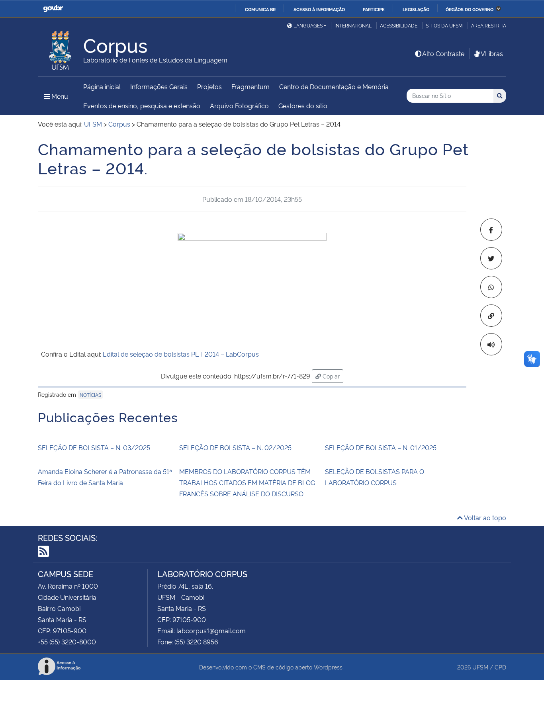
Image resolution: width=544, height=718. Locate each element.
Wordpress (328, 667)
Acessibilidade (398, 25)
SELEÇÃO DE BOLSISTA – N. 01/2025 (380, 447)
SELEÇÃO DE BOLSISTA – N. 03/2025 (94, 447)
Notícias (90, 394)
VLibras (492, 53)
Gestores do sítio (302, 105)
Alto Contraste (443, 53)
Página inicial (102, 86)
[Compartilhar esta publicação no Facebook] (491, 230)
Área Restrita (488, 25)
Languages (308, 25)
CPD (500, 667)
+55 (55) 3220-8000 (67, 641)
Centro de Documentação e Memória (334, 86)
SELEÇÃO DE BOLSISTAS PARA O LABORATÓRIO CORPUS (374, 477)
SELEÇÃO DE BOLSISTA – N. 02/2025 (235, 447)
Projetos (209, 86)
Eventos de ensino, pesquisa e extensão (141, 105)
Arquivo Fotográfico (239, 105)
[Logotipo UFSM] (60, 48)
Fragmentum (250, 86)
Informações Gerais (159, 86)
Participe (374, 9)
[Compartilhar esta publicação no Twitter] (491, 258)
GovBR (53, 8)
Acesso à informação (319, 9)
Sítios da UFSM (444, 25)
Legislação (416, 9)
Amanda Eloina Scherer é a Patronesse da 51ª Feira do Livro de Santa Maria (105, 477)
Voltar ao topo (484, 517)
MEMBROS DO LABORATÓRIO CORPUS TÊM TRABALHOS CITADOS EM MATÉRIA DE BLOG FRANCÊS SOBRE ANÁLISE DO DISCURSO (247, 482)
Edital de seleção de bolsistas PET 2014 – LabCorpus (181, 353)
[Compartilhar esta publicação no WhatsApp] (491, 287)
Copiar (332, 376)
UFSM (480, 667)
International (353, 25)
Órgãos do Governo (469, 9)
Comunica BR (260, 9)
